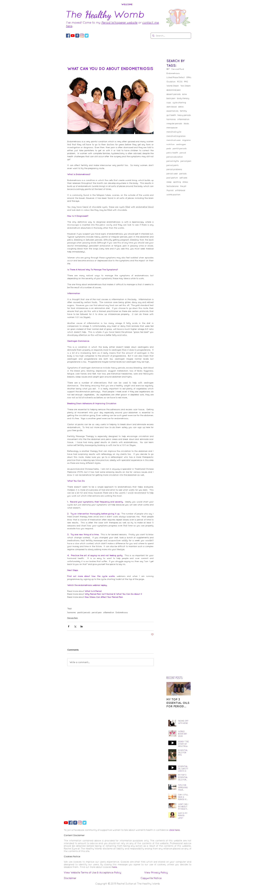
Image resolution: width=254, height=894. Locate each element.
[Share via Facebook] (68, 626)
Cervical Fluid (177, 69)
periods (183, 174)
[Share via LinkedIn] (81, 626)
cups (169, 102)
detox (181, 107)
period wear (172, 174)
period (183, 153)
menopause (172, 128)
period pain (97, 612)
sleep (169, 182)
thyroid (170, 190)
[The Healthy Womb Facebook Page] (77, 36)
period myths (173, 161)
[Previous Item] (170, 689)
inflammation (108, 612)
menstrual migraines (176, 136)
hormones (71, 612)
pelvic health (172, 153)
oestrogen (181, 144)
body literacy (183, 98)
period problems (174, 169)
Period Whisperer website (119, 22)
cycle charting (179, 102)
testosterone (172, 186)
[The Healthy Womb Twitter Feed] (87, 36)
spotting (177, 182)
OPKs (188, 77)
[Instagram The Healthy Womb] (82, 36)
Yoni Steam (185, 86)
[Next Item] (186, 689)
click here (174, 830)
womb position (173, 194)
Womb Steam (173, 86)
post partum (172, 178)
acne (184, 94)
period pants (172, 165)
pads (169, 148)
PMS (186, 82)
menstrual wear (174, 140)
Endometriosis (122, 612)
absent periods (174, 94)
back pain (171, 98)
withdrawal (180, 190)
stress (185, 182)
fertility (183, 111)
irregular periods (174, 123)
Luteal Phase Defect (176, 77)
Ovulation (171, 82)
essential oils (172, 111)
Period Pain (72, 618)
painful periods (83, 612)
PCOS (179, 82)
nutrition (171, 144)
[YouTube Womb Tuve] (73, 36)
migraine (186, 140)
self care (183, 178)
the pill (183, 186)
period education (175, 157)
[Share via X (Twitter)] (75, 626)
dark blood (172, 107)
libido (186, 123)
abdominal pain (174, 90)
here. (114, 867)
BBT (168, 69)
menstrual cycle (174, 132)
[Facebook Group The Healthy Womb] (68, 36)
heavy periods (184, 115)
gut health (171, 115)
